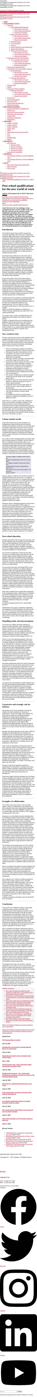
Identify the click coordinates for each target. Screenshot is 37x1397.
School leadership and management (21, 47)
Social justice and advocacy (15, 103)
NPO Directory (11, 143)
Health (9, 87)
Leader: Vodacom (12, 127)
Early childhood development (19, 27)
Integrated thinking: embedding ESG (18, 109)
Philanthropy (11, 119)
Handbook (8, 154)
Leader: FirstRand (12, 123)
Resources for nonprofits (14, 152)
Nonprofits (8, 141)
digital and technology (8, 1029)
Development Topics (11, 23)
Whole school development (19, 51)
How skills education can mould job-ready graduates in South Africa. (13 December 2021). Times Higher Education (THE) (19, 992)
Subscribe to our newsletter (7, 1163)
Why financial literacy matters (11, 1040)
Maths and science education (19, 34)
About (6, 163)
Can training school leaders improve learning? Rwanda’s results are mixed (16, 1102)
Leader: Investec (12, 125)
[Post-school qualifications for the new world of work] (18, 200)
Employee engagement (14, 118)
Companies (8, 121)
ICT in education (15, 43)
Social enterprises (16, 71)
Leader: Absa (11, 128)
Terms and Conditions (6, 1168)
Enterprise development (18, 78)
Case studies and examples (22, 31)
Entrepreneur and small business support (19, 69)
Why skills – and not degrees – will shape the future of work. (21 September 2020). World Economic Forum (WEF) (18, 1015)
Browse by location (16, 150)
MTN (8, 136)
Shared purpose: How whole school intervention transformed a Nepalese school (16, 1065)
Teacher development (17, 49)
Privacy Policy (4, 1166)
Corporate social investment (15, 112)
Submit (19, 1391)
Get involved (11, 168)
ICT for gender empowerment (20, 60)
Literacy (13, 45)
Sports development (13, 99)
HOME (6, 22)
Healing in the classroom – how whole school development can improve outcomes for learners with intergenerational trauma (18, 1075)
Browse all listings (16, 147)
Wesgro (9, 139)
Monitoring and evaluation (15, 114)
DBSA (9, 130)
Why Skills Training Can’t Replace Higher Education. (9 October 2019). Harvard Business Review (19, 1020)
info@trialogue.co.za (6, 1184)
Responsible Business (12, 107)
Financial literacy (16, 42)
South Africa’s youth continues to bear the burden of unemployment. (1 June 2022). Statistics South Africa (20, 997)
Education (10, 25)
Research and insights (20, 32)
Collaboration (11, 116)
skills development (15, 1031)
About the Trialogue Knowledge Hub (18, 165)
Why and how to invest (21, 29)
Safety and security (13, 105)
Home (4, 179)
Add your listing (15, 145)
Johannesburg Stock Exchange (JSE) (17, 132)
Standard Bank (11, 138)
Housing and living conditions (16, 89)
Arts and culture (12, 101)
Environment (11, 98)
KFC (8, 134)
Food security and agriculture (16, 67)
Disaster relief (11, 85)
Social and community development (18, 58)
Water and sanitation (17, 90)
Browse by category (17, 148)
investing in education (21, 1029)
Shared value (11, 110)
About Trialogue (12, 166)
